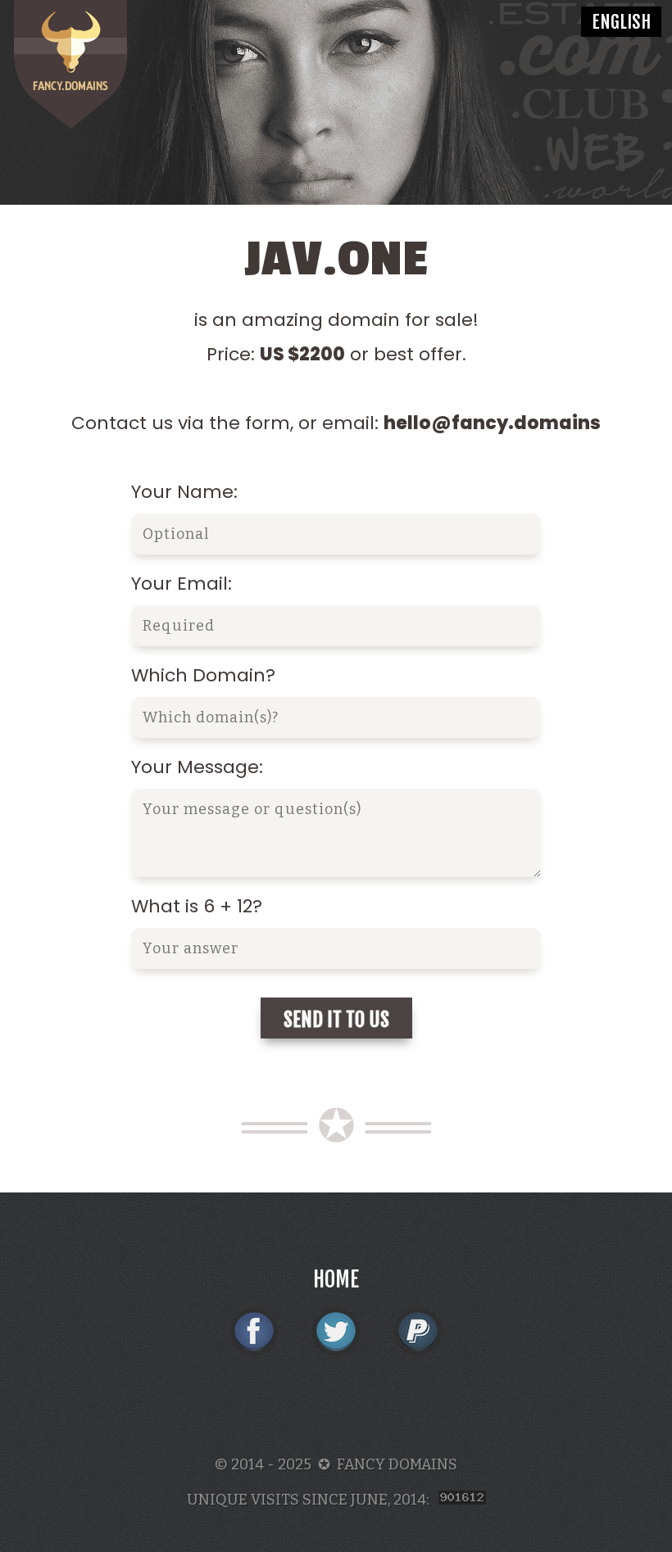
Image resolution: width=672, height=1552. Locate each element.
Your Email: (181, 583)
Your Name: (184, 492)
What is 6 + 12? (196, 906)
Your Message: (197, 767)
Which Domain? (203, 675)
